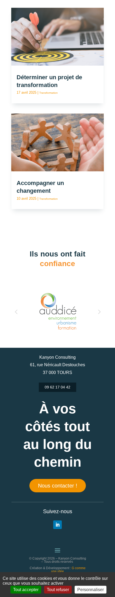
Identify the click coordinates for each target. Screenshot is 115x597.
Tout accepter (26, 589)
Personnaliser (90, 589)
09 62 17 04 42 (57, 387)
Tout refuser (58, 589)
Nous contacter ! (57, 486)
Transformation (48, 92)
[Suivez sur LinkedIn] (57, 524)
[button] (16, 311)
